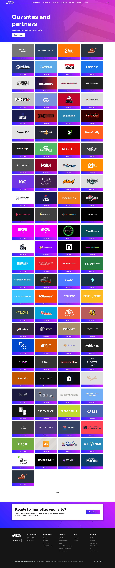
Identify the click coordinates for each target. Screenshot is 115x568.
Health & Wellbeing (63, 540)
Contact (76, 540)
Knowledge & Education (65, 548)
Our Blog (92, 537)
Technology (62, 537)
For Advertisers (36, 2)
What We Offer (31, 537)
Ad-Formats (46, 543)
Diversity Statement (78, 561)
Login (86, 2)
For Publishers (46, 2)
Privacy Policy (40, 561)
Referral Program (94, 545)
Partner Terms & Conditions (65, 561)
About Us (71, 2)
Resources (92, 540)
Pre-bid (45, 537)
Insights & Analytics (48, 545)
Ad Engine (45, 540)
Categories (56, 2)
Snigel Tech (64, 2)
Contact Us (79, 2)
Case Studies (93, 543)
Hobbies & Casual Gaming (65, 545)
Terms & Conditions (51, 561)
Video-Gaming (62, 551)
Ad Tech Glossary (94, 551)
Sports (60, 543)
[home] (10, 2)
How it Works (30, 540)
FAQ (91, 548)
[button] (107, 2)
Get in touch (18, 35)
